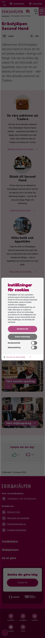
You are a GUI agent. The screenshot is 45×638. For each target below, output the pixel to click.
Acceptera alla (22, 329)
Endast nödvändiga (22, 337)
